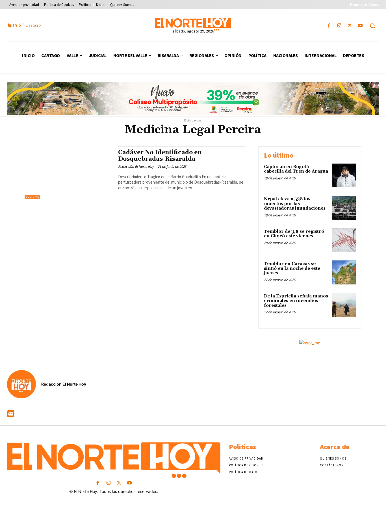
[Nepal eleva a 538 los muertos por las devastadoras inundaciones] (344, 208)
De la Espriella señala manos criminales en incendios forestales (296, 300)
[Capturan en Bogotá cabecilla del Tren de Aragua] (344, 176)
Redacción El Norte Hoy (136, 166)
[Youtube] (360, 26)
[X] (350, 26)
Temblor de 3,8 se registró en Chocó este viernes (294, 234)
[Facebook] (329, 26)
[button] (372, 25)
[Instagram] (339, 26)
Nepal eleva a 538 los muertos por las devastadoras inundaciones (295, 203)
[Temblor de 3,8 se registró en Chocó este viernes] (344, 240)
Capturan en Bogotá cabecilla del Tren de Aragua (296, 169)
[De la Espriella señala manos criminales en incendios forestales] (344, 305)
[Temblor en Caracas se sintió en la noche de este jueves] (344, 272)
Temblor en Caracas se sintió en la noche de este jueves (292, 268)
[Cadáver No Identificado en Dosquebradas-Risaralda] (68, 172)
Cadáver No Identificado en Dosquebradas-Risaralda (159, 156)
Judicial (32, 197)
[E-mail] (10, 415)
